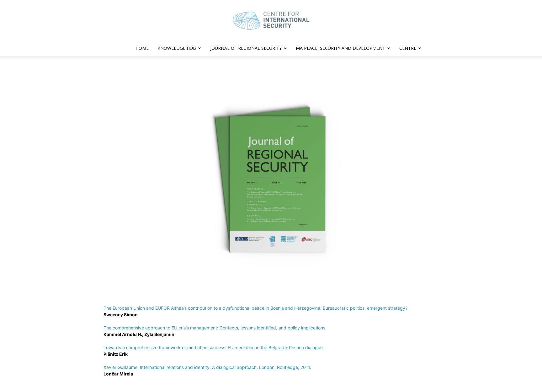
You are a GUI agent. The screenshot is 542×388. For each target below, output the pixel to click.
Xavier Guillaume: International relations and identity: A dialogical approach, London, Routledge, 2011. (207, 367)
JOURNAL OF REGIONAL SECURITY (246, 48)
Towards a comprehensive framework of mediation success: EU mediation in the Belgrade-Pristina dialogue (213, 347)
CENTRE (407, 48)
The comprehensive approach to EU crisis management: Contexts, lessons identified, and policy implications (214, 327)
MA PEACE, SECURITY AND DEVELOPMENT (340, 48)
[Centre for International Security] (271, 21)
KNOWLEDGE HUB (176, 48)
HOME (142, 48)
